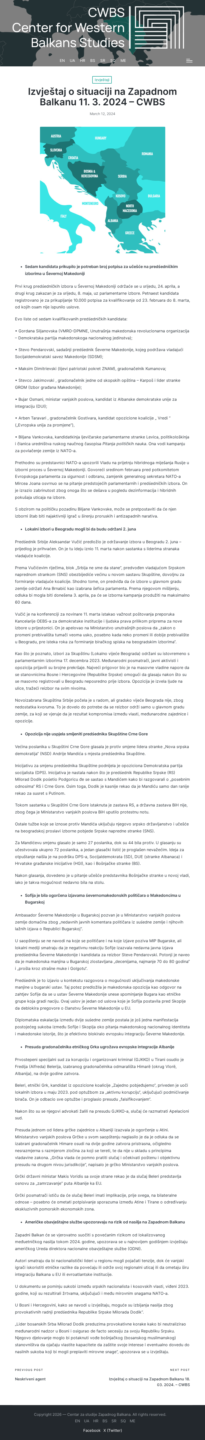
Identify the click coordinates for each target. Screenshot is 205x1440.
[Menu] (189, 60)
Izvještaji (102, 80)
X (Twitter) (113, 1430)
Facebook (91, 1430)
